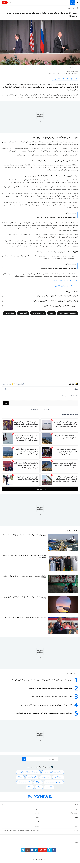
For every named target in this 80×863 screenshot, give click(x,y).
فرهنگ (37, 822)
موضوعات (75, 804)
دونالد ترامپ (45, 777)
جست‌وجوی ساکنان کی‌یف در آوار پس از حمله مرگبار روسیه (59, 306)
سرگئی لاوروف (10, 313)
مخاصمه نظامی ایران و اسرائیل (52, 772)
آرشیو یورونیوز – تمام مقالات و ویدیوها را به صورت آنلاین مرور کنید (21, 830)
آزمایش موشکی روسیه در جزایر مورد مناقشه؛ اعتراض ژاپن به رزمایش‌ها (55, 301)
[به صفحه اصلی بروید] (72, 2)
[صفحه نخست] (77, 8)
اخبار (73, 8)
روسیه (51, 313)
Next (76, 817)
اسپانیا (20, 777)
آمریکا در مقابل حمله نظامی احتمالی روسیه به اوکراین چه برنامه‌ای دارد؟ (56, 217)
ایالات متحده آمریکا (38, 313)
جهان (69, 8)
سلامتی (37, 817)
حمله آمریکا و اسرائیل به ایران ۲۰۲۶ (28, 772)
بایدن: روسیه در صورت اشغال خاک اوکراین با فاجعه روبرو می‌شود (57, 296)
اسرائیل (38, 782)
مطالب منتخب (71, 531)
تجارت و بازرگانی (73, 813)
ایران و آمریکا (32, 777)
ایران (39, 787)
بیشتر (76, 842)
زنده (4, 2)
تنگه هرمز (49, 787)
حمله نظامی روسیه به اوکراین (67, 313)
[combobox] (40, 759)
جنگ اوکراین (58, 777)
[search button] (24, 759)
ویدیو (76, 826)
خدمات (76, 837)
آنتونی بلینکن (23, 313)
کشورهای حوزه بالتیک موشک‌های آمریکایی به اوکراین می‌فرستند (58, 268)
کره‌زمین (36, 813)
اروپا (77, 809)
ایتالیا (29, 787)
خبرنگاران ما (75, 830)
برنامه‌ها (37, 826)
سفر (77, 822)
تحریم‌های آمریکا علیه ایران (53, 782)
